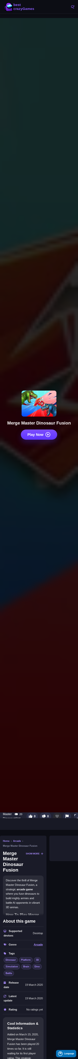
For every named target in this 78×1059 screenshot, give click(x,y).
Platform (26, 960)
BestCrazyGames (20, 6)
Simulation (12, 966)
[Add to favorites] (57, 816)
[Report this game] (67, 816)
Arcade (17, 841)
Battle (9, 973)
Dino (37, 966)
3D (37, 960)
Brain (26, 966)
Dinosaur (11, 960)
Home (6, 841)
